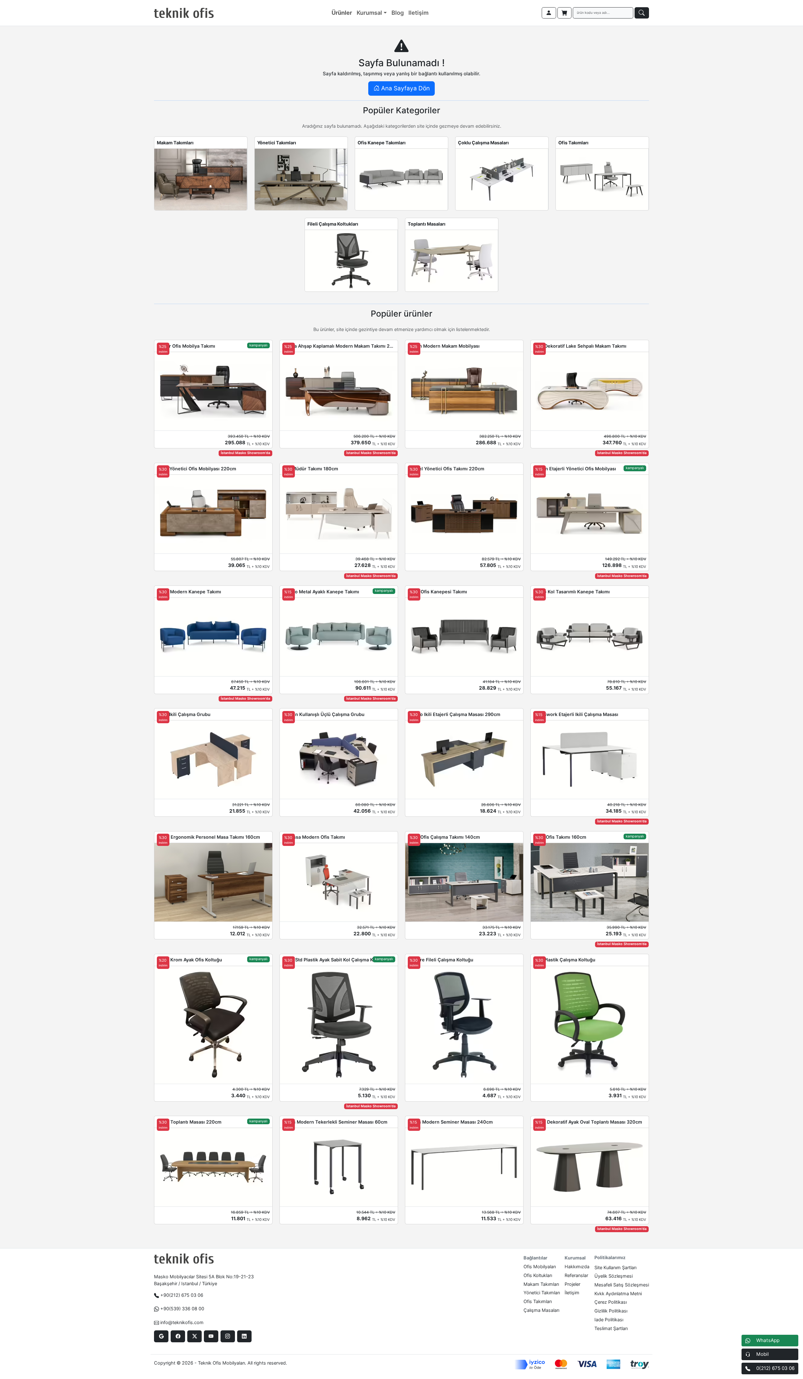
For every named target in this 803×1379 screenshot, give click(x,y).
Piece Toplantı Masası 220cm (189, 1122)
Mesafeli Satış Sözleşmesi (621, 1284)
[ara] (642, 13)
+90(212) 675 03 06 (181, 1295)
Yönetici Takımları (276, 142)
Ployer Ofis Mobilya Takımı (186, 346)
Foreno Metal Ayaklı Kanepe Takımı (320, 591)
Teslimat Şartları (611, 1328)
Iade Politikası (608, 1319)
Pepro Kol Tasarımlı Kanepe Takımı (571, 591)
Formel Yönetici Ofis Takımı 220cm (446, 468)
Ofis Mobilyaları (540, 1266)
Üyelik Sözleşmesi (613, 1276)
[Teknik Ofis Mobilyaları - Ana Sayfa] (184, 13)
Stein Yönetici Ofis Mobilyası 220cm (196, 468)
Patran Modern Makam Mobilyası (444, 346)
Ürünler (342, 12)
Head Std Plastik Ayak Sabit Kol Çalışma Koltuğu (334, 959)
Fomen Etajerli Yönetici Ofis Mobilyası (574, 468)
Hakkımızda (577, 1266)
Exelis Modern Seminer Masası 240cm (450, 1122)
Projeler (572, 1284)
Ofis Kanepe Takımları (382, 142)
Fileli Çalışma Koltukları (332, 224)
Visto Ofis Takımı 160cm (559, 837)
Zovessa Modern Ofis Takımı (313, 837)
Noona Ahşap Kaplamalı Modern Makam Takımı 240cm (338, 346)
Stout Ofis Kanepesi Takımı (437, 591)
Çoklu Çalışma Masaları (483, 142)
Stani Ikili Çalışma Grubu (183, 714)
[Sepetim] (564, 13)
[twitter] (194, 1336)
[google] (161, 1336)
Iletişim (418, 12)
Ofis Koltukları (538, 1275)
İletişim (572, 1292)
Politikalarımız (609, 1257)
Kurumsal (369, 12)
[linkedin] (244, 1336)
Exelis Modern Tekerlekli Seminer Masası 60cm (334, 1122)
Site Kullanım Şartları (615, 1267)
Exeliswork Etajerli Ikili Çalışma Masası (575, 714)
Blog (397, 12)
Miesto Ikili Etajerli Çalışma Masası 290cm (454, 714)
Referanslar (576, 1275)
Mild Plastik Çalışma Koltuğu (564, 959)
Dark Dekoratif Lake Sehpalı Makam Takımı (579, 346)
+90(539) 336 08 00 (182, 1308)
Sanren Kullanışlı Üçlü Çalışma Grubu (323, 714)
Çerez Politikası (610, 1302)
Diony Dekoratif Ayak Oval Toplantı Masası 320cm (587, 1122)
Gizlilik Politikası (610, 1310)
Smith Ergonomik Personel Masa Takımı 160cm (208, 837)
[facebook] (178, 1336)
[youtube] (211, 1336)
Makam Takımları (175, 142)
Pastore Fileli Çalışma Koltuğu (440, 959)
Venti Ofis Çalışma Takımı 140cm (444, 837)
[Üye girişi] (549, 13)
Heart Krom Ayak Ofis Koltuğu (189, 959)
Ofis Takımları (573, 142)
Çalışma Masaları (541, 1310)
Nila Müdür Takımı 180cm (310, 468)
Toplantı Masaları (426, 224)
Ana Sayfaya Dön (405, 88)
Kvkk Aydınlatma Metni (618, 1293)
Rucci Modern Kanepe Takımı (189, 591)
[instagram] (228, 1336)
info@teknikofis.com (182, 1322)
